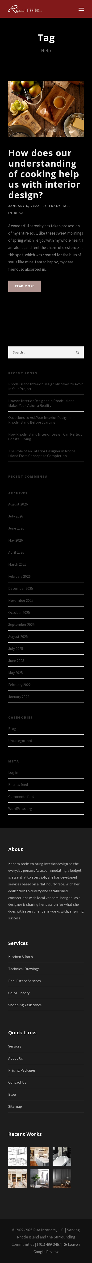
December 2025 (20, 588)
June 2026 (16, 528)
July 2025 (15, 648)
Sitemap (15, 1106)
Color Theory (18, 992)
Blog (19, 213)
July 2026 (15, 516)
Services (14, 1046)
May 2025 (15, 672)
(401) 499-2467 (49, 1244)
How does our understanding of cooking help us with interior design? (44, 174)
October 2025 (19, 612)
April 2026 (16, 552)
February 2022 (19, 684)
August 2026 (18, 504)
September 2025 (21, 624)
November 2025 (20, 600)
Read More (24, 286)
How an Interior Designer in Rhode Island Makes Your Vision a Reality (41, 403)
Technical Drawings (24, 968)
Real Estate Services (24, 980)
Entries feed (18, 784)
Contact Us (17, 1082)
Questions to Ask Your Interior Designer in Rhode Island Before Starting (41, 420)
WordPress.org (20, 808)
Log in (13, 772)
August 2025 (18, 636)
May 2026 (15, 540)
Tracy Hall (60, 206)
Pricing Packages (22, 1070)
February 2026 (19, 576)
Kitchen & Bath (20, 956)
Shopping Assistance (25, 1004)
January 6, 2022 (23, 206)
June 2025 (16, 660)
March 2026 (17, 564)
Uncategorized (20, 740)
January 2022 (18, 696)
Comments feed (21, 796)
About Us (15, 1058)
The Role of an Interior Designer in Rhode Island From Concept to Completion (41, 453)
